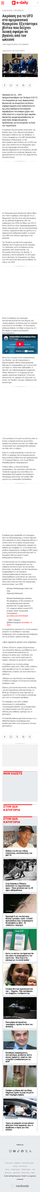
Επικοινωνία (9, 1163)
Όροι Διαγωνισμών (28, 1163)
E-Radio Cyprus (26, 1169)
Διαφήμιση (17, 1163)
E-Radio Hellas (15, 1169)
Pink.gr (7, 1169)
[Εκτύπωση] (23, 85)
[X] (17, 85)
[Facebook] (4, 85)
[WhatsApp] (10, 85)
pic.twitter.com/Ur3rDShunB (17, 616)
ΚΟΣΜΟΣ (19, 10)
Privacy (15, 1166)
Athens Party (26, 1173)
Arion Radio (16, 1173)
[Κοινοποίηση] (29, 85)
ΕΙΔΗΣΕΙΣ (7, 10)
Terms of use (23, 1166)
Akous (33, 1173)
